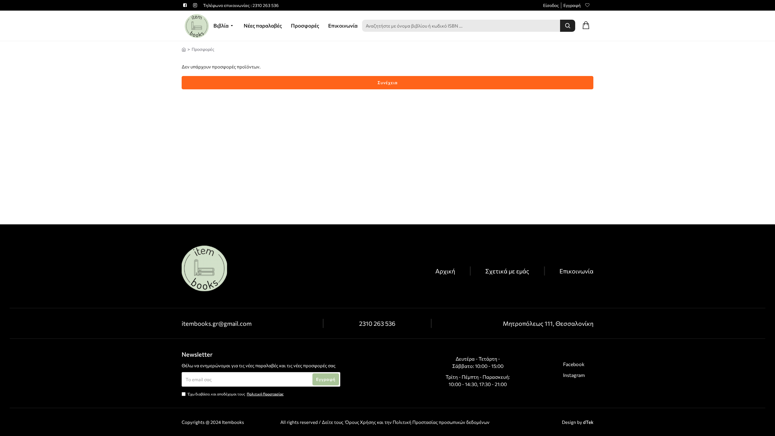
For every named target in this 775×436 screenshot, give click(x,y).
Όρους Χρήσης (360, 422)
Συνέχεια (388, 82)
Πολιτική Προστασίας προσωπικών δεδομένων (441, 422)
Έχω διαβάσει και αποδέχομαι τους (236, 394)
